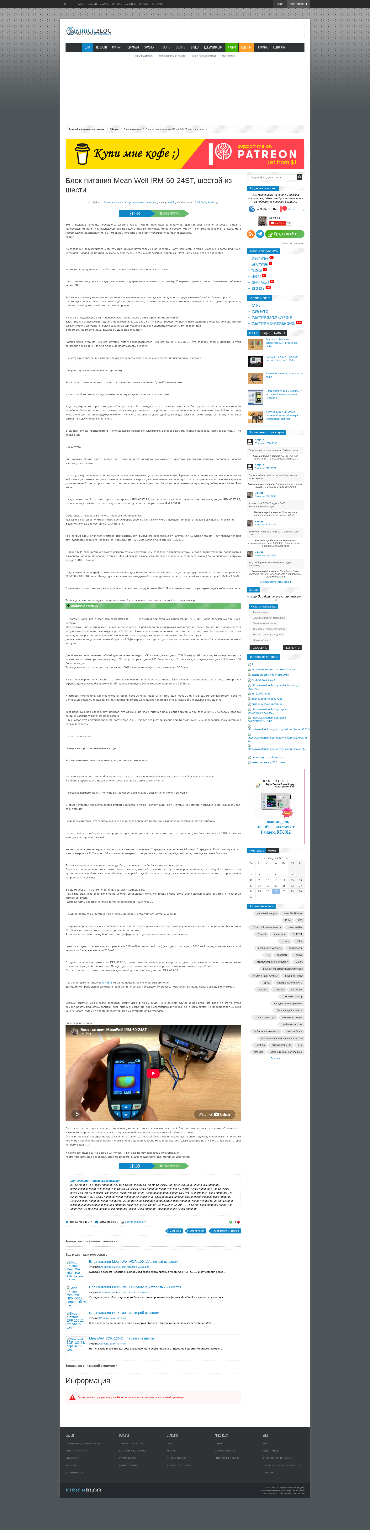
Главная (80, 4)
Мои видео (72, 1465)
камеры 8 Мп (295, 927)
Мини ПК (258, 276)
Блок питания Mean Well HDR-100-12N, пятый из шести (133, 1261)
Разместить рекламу (293, 243)
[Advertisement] (185, 93)
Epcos (267, 982)
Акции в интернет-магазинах (269, 618)
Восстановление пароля (277, 1458)
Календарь (256, 850)
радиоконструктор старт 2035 (270, 674)
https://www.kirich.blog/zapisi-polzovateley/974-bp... (267, 719)
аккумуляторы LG (281, 1045)
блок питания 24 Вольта (226, 1231)
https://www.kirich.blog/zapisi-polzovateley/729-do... (267, 711)
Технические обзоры (144, 56)
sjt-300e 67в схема (263, 679)
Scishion (260, 1045)
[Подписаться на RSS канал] (251, 234)
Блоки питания (112, 202)
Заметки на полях (76, 1451)
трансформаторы (265, 1017)
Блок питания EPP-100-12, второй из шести (124, 1313)
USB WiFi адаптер (293, 996)
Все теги (275, 1058)
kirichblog (296, 209)
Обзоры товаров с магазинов (140, 202)
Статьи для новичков (264, 606)
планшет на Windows (270, 948)
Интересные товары (179, 1465)
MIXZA (299, 962)
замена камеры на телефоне (287, 1052)
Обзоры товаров (177, 1458)
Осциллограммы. (84, 605)
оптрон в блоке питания (267, 703)
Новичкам (132, 47)
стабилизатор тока (292, 1024)
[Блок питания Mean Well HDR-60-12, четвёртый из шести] (76, 1296)
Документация (213, 47)
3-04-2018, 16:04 (204, 202)
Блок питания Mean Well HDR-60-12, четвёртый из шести (135, 1287)
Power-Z (261, 934)
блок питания (196, 1231)
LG (268, 955)
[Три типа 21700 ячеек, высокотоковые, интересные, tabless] (255, 350)
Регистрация (270, 1451)
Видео (194, 47)
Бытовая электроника (132, 1451)
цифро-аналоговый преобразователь (282, 1038)
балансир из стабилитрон (268, 757)
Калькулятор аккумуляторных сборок (276, 323)
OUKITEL (298, 934)
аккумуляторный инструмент (272, 962)
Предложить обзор (285, 233)
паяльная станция (292, 1017)
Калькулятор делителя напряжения (271, 317)
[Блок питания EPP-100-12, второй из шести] (76, 1321)
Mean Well (175, 1231)
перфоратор (296, 948)
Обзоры (181, 47)
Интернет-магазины (124, 4)
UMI (300, 920)
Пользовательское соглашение (281, 1465)
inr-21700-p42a (261, 693)
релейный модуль (267, 913)
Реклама (262, 47)
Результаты (292, 648)
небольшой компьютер (266, 1031)
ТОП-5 (253, 333)
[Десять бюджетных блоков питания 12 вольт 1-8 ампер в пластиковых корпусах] (255, 422)
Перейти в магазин (169, 213)
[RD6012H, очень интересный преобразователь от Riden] (255, 367)
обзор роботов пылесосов (267, 927)
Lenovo (299, 955)
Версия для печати (135, 1222)
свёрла (285, 941)
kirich (171, 202)
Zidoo (300, 941)
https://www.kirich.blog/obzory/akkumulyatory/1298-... (280, 729)
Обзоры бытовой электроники (172, 56)
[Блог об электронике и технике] (90, 31)
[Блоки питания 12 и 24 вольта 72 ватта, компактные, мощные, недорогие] (255, 405)
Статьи (116, 47)
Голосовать (259, 648)
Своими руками (262, 282)
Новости (101, 47)
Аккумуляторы (261, 264)
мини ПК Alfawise (293, 913)
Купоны (246, 47)
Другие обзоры (228, 56)
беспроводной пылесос (290, 1010)
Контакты (279, 47)
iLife (300, 1045)
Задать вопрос (259, 311)
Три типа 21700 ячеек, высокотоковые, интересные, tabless (282, 343)
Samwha (262, 989)
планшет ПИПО (294, 975)
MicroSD (279, 989)
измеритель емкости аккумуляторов (283, 969)
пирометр (282, 955)
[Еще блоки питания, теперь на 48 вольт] (255, 384)
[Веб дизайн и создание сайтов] (65, 3)
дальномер (279, 934)
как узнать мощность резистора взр (274, 669)
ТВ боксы (258, 270)
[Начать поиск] (299, 177)
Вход (265, 1443)
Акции (232, 47)
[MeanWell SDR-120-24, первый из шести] (76, 1347)
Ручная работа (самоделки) (204, 56)
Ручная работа (127, 1458)
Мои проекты (260, 612)
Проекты (165, 47)
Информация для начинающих (84, 1443)
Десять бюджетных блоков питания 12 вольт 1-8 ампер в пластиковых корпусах (282, 415)
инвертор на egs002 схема (269, 762)
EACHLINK (297, 989)
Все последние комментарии (276, 582)
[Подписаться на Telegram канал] (260, 234)
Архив (272, 850)
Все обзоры (260, 288)
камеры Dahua (295, 1031)
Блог (88, 47)
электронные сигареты (290, 982)
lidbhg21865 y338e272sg (267, 698)
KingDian (258, 1052)
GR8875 (107, 982)
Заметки (149, 47)
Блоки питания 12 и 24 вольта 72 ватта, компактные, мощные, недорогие (284, 394)
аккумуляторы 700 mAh (265, 975)
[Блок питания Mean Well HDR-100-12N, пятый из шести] (76, 1270)
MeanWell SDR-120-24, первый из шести (121, 1338)
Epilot (288, 920)
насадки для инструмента (288, 1003)
